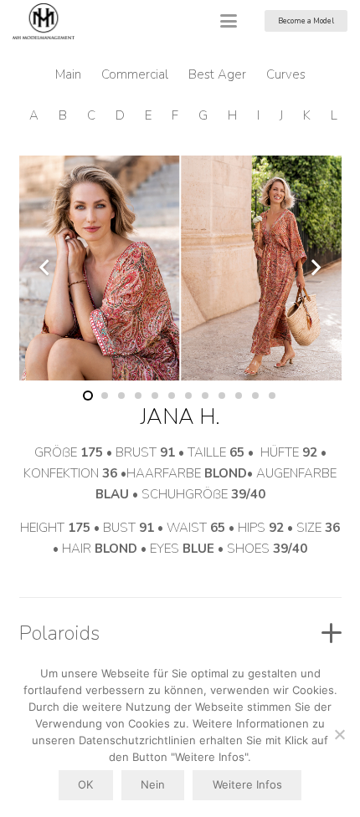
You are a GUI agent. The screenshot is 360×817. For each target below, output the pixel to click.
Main (68, 74)
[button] (228, 21)
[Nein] (339, 734)
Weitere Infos (247, 784)
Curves (286, 74)
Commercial (134, 74)
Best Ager (217, 74)
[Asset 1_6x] (44, 21)
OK (85, 784)
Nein (153, 784)
